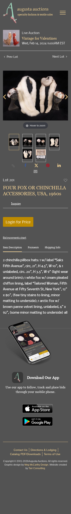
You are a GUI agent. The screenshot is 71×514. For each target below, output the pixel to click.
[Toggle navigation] (62, 12)
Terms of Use (52, 454)
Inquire (16, 203)
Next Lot (58, 56)
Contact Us (20, 449)
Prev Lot (12, 57)
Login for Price (18, 222)
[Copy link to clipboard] (13, 165)
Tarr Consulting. (37, 468)
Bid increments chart (14, 237)
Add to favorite (65, 180)
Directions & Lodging (43, 449)
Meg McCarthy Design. (36, 464)
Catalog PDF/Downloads (25, 454)
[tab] (12, 249)
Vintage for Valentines (39, 38)
